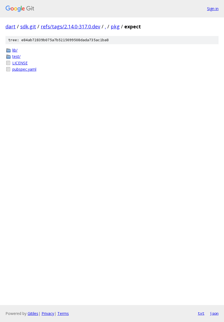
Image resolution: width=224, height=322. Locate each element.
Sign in (213, 8)
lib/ (14, 50)
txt (201, 313)
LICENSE (20, 62)
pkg (115, 26)
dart (10, 26)
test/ (16, 56)
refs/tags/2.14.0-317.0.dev (70, 26)
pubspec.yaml (24, 69)
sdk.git (28, 26)
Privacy (48, 313)
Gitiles (33, 313)
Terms (63, 313)
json (214, 313)
